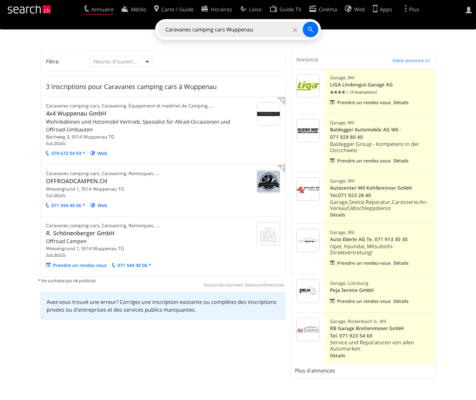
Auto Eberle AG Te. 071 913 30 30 (369, 239)
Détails (401, 102)
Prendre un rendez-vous (80, 265)
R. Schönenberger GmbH (80, 233)
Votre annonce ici (411, 60)
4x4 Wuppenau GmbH (76, 113)
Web (102, 153)
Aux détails (56, 143)
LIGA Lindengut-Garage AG (361, 84)
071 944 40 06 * (68, 205)
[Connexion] (468, 9)
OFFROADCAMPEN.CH (77, 181)
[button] (121, 61)
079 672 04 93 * (68, 153)
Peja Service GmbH (352, 290)
